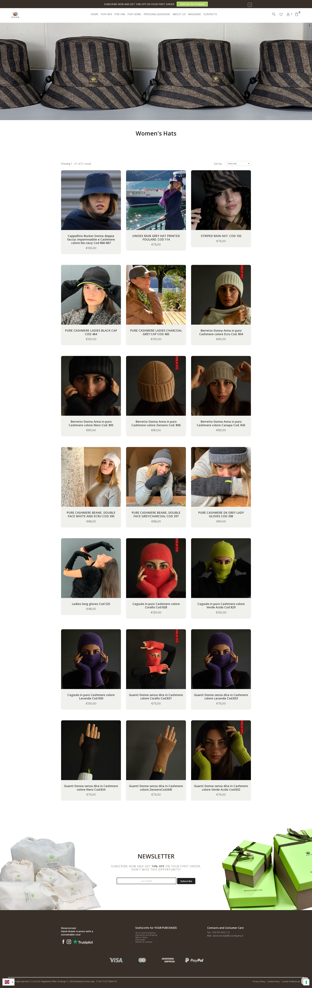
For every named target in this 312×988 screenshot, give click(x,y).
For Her (106, 14)
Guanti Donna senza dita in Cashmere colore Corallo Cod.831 (156, 696)
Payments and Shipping (146, 935)
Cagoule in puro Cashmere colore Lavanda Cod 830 (91, 696)
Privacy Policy (259, 981)
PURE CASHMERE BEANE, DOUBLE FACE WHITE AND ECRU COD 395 (91, 514)
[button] (8, 982)
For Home (134, 14)
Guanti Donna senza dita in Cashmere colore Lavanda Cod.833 (221, 696)
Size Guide (140, 939)
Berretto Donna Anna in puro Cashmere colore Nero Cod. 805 (91, 423)
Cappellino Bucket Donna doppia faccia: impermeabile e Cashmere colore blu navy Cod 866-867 (91, 239)
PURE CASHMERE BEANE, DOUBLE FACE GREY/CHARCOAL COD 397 (156, 514)
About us (179, 14)
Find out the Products (192, 4)
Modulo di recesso (143, 942)
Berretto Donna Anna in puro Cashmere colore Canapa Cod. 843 (221, 423)
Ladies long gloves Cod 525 (91, 604)
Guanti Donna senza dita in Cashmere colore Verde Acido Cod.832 (221, 787)
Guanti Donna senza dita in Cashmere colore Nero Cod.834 (91, 787)
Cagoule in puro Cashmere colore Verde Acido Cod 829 (221, 605)
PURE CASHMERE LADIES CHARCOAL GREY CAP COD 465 (156, 332)
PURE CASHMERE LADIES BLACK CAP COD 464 (91, 332)
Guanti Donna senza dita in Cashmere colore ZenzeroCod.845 (156, 787)
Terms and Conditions (145, 933)
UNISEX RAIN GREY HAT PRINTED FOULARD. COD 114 (156, 237)
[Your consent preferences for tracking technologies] (306, 982)
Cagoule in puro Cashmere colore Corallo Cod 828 (156, 605)
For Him (119, 14)
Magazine (194, 14)
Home (94, 14)
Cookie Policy (274, 981)
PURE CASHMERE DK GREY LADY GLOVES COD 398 (221, 514)
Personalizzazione (157, 14)
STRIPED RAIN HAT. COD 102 (221, 236)
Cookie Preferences (291, 981)
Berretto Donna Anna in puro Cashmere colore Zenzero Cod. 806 (156, 423)
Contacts (210, 14)
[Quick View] (99, 205)
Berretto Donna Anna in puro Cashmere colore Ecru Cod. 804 (221, 332)
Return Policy (141, 937)
